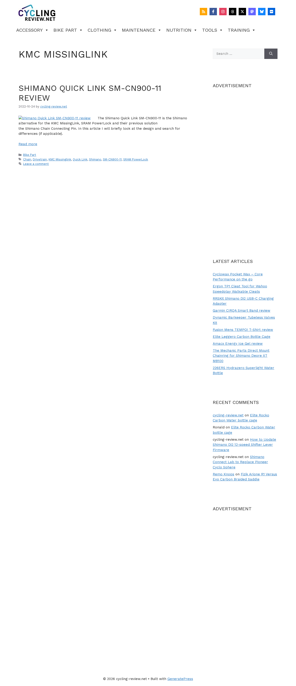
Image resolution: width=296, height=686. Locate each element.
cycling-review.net (228, 415)
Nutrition (178, 30)
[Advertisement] (245, 165)
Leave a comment (36, 164)
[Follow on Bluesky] (261, 11)
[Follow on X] (242, 11)
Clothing (99, 30)
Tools (209, 30)
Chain (27, 159)
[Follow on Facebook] (213, 11)
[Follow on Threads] (232, 11)
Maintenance (139, 30)
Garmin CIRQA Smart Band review (241, 310)
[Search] (271, 54)
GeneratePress (180, 679)
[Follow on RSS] (203, 11)
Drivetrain (40, 159)
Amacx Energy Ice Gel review (238, 343)
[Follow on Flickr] (271, 11)
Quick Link (80, 159)
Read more (27, 144)
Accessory (29, 30)
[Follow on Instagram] (223, 11)
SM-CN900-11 (112, 159)
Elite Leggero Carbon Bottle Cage (241, 337)
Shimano (95, 159)
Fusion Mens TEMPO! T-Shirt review (243, 330)
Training (239, 30)
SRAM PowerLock (135, 159)
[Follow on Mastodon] (252, 11)
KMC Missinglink (60, 159)
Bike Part (65, 30)
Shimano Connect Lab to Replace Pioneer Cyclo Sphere (240, 462)
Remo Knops (223, 474)
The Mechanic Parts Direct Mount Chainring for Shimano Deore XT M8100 (241, 355)
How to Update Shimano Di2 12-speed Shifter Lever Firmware (244, 444)
